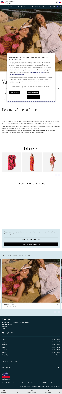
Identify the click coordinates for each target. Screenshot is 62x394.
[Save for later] (59, 76)
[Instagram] (7, 332)
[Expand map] (31, 208)
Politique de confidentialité (17, 74)
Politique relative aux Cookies (40, 386)
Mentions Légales (25, 386)
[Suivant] (59, 175)
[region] (31, 77)
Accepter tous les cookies (33, 97)
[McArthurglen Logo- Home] (2, 2)
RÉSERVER (53, 7)
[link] (10, 2)
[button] (58, 304)
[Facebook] (3, 332)
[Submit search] (57, 2)
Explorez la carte (30, 239)
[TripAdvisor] (12, 332)
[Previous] (56, 175)
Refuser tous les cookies (33, 92)
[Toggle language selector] (60, 2)
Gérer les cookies (55, 386)
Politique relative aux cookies (37, 72)
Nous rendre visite (30, 244)
